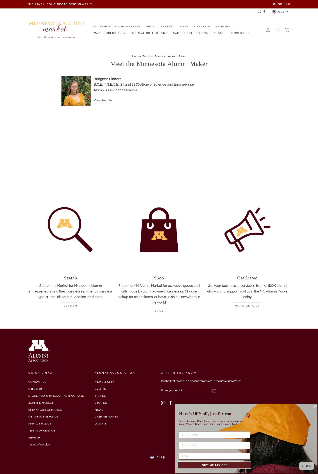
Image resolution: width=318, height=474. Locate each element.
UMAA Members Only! (109, 33)
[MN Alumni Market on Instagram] (163, 403)
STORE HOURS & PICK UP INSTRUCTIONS (56, 395)
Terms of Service (39, 444)
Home (184, 26)
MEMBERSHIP (104, 381)
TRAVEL (100, 395)
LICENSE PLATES (106, 416)
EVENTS (100, 388)
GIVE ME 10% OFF (214, 465)
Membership (240, 33)
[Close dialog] (315, 406)
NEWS (99, 409)
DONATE (101, 423)
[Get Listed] (247, 230)
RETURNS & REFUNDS (43, 416)
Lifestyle (202, 26)
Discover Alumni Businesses (116, 26)
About (219, 33)
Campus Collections (190, 33)
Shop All (223, 26)
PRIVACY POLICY (39, 423)
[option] (159, 4)
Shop (159, 311)
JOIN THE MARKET (40, 402)
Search (70, 305)
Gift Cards (35, 388)
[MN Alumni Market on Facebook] (170, 403)
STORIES (101, 402)
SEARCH (34, 437)
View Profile (103, 100)
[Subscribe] (213, 391)
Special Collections (149, 33)
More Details (247, 305)
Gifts (150, 26)
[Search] (70, 230)
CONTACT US (37, 381)
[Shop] (159, 230)
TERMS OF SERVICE (41, 430)
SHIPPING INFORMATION (45, 409)
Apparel (167, 26)
